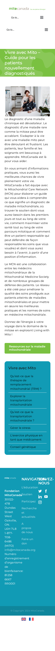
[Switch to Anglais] (24, 619)
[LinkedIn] (40, 496)
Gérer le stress (20, 428)
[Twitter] (40, 491)
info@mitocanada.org (20, 550)
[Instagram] (40, 502)
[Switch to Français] (31, 619)
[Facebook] (46, 491)
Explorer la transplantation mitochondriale (21, 400)
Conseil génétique (23, 447)
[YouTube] (46, 496)
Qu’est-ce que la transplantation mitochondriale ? (22, 416)
